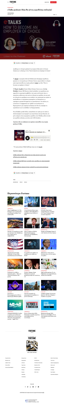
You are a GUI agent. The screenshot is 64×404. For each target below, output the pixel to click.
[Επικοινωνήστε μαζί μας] (38, 386)
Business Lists (7, 360)
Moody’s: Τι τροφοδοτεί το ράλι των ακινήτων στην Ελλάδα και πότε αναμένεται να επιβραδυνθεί (15, 234)
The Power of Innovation (38, 362)
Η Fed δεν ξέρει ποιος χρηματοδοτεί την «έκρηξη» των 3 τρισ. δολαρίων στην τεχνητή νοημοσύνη (47, 212)
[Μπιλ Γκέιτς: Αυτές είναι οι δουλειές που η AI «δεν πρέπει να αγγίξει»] (48, 244)
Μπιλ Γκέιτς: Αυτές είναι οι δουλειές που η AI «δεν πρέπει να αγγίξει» (48, 254)
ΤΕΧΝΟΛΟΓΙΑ (10, 208)
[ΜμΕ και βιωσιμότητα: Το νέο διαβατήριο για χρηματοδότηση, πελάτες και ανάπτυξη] (48, 264)
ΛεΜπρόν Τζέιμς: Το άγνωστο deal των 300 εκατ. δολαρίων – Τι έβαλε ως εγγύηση (48, 295)
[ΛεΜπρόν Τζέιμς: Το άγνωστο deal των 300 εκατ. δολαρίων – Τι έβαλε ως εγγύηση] (48, 285)
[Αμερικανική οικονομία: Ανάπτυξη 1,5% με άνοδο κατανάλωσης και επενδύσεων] (15, 244)
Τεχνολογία (23, 365)
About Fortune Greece (54, 358)
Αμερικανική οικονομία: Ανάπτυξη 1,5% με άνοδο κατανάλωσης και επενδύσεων (15, 254)
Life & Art (23, 362)
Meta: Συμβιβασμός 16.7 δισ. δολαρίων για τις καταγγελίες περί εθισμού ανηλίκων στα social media (15, 212)
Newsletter (52, 367)
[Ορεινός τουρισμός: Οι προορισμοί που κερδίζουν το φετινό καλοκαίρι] (32, 285)
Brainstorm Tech (37, 365)
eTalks (36, 83)
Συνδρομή (52, 369)
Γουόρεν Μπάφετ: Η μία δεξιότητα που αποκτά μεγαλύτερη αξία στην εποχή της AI (32, 274)
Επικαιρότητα (24, 358)
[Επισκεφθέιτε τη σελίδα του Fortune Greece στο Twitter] (27, 386)
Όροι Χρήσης (53, 372)
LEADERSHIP (27, 270)
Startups (23, 369)
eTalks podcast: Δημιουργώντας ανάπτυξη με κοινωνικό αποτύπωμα (30, 167)
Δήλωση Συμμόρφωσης (55, 362)
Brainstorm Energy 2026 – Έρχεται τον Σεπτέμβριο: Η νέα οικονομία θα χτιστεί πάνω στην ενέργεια (48, 315)
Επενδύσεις (23, 367)
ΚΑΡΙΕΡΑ (26, 208)
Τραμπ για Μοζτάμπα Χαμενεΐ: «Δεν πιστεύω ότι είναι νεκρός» (48, 232)
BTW (43, 392)
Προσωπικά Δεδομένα (54, 374)
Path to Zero (36, 372)
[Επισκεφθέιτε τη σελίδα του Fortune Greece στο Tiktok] (35, 386)
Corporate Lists (7, 358)
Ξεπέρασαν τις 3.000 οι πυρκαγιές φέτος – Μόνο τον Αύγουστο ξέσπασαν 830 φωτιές (14, 274)
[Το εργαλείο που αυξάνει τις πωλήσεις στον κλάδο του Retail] (32, 244)
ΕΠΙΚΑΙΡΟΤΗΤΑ (11, 229)
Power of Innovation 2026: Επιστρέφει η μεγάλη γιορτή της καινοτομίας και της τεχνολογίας (32, 315)
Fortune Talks (7, 365)
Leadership (23, 374)
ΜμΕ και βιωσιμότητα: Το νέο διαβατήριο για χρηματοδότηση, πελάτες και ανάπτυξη (48, 274)
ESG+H (35, 358)
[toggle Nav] (8, 2)
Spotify (40, 147)
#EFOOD (21, 182)
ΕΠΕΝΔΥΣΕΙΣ (43, 208)
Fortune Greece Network (9, 367)
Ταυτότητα (52, 360)
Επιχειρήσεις (24, 360)
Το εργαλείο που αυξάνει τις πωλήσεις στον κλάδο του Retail (31, 254)
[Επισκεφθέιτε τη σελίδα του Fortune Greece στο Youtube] (33, 387)
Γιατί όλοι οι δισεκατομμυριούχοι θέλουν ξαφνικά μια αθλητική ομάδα (14, 295)
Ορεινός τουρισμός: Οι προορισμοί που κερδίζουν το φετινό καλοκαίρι (31, 295)
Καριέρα (23, 372)
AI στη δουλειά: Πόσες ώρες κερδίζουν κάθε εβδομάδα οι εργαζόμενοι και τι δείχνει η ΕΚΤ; (31, 212)
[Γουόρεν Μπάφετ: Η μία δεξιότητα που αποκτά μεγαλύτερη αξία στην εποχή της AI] (32, 264)
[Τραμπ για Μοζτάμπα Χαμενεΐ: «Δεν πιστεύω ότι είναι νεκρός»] (48, 223)
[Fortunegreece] (13, 3)
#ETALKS (25, 182)
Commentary (24, 376)
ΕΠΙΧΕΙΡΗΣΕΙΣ (10, 7)
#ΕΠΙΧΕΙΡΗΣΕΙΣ (15, 182)
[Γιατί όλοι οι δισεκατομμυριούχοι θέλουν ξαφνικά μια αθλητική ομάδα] (15, 285)
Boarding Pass (36, 360)
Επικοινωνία (53, 365)
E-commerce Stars (37, 367)
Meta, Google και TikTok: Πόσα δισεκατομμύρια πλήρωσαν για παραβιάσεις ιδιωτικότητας (30, 234)
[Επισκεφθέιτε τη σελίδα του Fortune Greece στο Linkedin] (30, 386)
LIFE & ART (10, 291)
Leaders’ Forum (7, 362)
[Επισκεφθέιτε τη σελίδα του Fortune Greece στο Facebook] (25, 386)
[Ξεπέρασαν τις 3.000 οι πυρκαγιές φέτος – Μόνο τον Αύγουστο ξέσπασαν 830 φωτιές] (15, 264)
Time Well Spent (37, 369)
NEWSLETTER (53, 2)
